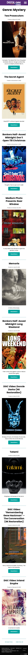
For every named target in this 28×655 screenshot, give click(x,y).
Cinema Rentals (5, 648)
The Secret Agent (14, 76)
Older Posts (19, 642)
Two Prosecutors (14, 15)
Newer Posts (9, 642)
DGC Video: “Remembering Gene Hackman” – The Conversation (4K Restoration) (14, 515)
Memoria (14, 263)
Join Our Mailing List (7, 649)
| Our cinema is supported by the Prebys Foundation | (10, 651)
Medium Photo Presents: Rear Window (14, 201)
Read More (14, 67)
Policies (13, 648)
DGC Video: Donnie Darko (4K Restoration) (14, 389)
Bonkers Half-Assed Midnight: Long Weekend (14, 324)
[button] (25, 3)
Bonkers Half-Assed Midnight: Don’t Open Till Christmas (14, 137)
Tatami (14, 451)
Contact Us (19, 648)
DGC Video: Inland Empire (14, 582)
